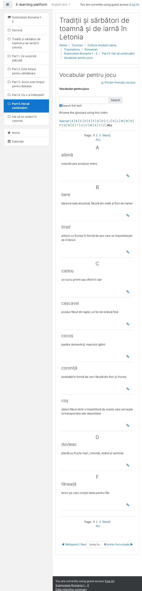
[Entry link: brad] (128, 252)
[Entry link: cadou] (128, 292)
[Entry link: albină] (128, 176)
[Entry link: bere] (128, 215)
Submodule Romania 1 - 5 (80, 53)
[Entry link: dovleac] (128, 465)
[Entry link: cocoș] (128, 356)
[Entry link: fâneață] (128, 505)
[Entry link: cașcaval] (128, 324)
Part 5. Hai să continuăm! (118, 53)
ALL (98, 139)
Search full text (72, 105)
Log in (134, 4)
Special (64, 121)
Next (106, 135)
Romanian (91, 49)
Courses (77, 45)
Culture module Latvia (101, 45)
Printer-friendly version (120, 82)
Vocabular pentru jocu (78, 57)
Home (63, 45)
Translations (72, 49)
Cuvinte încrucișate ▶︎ (118, 544)
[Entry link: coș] (128, 425)
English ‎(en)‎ (60, 4)
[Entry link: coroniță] (128, 389)
